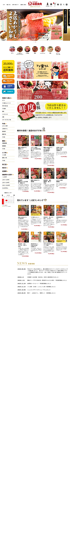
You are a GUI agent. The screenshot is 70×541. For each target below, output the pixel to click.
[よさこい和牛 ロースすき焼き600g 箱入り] (36, 140)
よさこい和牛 (5, 125)
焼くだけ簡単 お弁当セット (60, 244)
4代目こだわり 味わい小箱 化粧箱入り (60, 149)
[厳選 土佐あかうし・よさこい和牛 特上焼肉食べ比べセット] (49, 140)
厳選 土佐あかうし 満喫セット (22, 148)
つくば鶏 (4, 155)
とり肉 (4, 152)
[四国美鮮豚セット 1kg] (61, 210)
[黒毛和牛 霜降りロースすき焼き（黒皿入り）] (23, 173)
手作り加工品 (5, 105)
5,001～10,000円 (6, 185)
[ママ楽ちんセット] (36, 210)
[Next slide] (68, 26)
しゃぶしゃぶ (5, 114)
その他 (3, 137)
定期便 (4, 171)
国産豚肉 (4, 146)
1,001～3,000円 (5, 179)
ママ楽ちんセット (35, 217)
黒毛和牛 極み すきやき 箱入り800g (22, 245)
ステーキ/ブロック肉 (6, 119)
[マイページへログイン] (51, 6)
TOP (4, 4)
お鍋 (3, 117)
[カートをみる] (55, 6)
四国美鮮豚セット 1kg (61, 217)
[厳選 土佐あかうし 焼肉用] (36, 173)
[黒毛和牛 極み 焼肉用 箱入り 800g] (49, 173)
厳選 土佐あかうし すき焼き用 (22, 217)
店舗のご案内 (23, 4)
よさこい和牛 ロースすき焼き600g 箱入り (36, 149)
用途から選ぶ (6, 98)
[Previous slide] (1, 26)
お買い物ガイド (15, 4)
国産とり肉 (4, 157)
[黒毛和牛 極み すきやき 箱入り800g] (23, 237)
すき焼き (4, 108)
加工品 (4, 164)
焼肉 (3, 111)
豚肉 (3, 141)
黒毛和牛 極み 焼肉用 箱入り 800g (48, 181)
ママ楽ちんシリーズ (6, 103)
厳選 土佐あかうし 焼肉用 (35, 180)
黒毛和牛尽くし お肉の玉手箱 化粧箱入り (35, 245)
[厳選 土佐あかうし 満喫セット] (23, 140)
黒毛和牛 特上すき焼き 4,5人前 (48, 217)
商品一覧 (8, 4)
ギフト (3, 100)
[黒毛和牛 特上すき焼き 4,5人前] (49, 210)
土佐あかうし (5, 128)
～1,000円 (4, 177)
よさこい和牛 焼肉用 (60, 180)
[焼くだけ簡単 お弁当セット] (61, 237)
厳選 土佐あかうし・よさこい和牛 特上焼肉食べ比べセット (48, 149)
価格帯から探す (7, 174)
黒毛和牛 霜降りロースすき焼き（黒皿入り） (23, 181)
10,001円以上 (5, 188)
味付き (4, 168)
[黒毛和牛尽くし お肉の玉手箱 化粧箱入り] (36, 237)
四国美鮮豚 (4, 143)
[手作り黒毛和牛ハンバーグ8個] (49, 237)
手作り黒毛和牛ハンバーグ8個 (48, 244)
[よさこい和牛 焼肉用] (61, 173)
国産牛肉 (4, 134)
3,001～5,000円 (5, 182)
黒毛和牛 (4, 131)
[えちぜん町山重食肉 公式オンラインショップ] (35, 7)
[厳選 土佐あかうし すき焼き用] (23, 210)
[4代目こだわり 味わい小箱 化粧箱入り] (61, 140)
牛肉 (3, 123)
